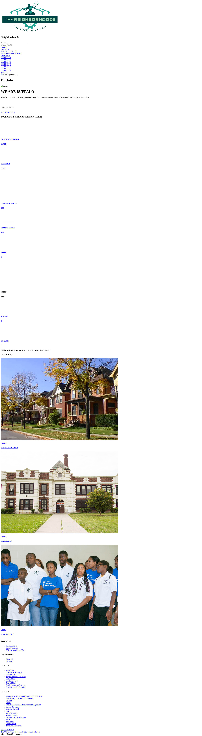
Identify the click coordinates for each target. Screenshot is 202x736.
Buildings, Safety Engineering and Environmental (24, 696)
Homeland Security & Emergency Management (23, 705)
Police (8, 719)
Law (7, 711)
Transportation (11, 724)
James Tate (10, 670)
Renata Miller (11, 683)
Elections (9, 661)
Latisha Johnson (12, 681)
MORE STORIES (8, 112)
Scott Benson (10, 679)
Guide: (3, 443)
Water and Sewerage (13, 726)
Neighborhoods (11, 715)
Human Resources (12, 707)
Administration (11, 646)
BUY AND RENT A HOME (9, 448)
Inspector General (12, 709)
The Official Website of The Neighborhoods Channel (20, 732)
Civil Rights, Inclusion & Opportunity (20, 698)
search (3, 45)
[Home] (30, 32)
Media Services (11, 713)
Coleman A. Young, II (14, 672)
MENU (6, 43)
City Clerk (9, 659)
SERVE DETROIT (7, 634)
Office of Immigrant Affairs (16, 650)
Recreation (10, 722)
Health (8, 703)
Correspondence (12, 648)
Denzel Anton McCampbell (16, 687)
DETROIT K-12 (6, 541)
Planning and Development (16, 717)
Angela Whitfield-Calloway (16, 677)
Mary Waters (10, 675)
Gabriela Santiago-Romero (15, 685)
